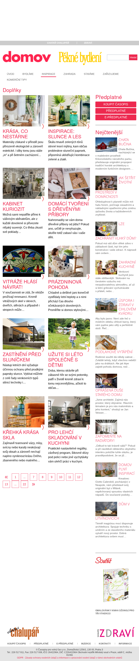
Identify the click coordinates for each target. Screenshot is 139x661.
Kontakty (105, 643)
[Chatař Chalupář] (23, 632)
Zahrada (69, 74)
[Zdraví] (115, 632)
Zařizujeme (111, 74)
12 (78, 477)
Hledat (133, 57)
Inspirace (48, 74)
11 (69, 477)
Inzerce (86, 643)
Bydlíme (27, 74)
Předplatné (116, 110)
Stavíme (89, 74)
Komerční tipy (17, 79)
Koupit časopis (116, 104)
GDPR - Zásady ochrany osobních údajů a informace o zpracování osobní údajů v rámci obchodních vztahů (69, 657)
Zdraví (88, 43)
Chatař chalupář (58, 43)
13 (6, 484)
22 (24, 484)
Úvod (10, 74)
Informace (125, 643)
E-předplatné (116, 117)
